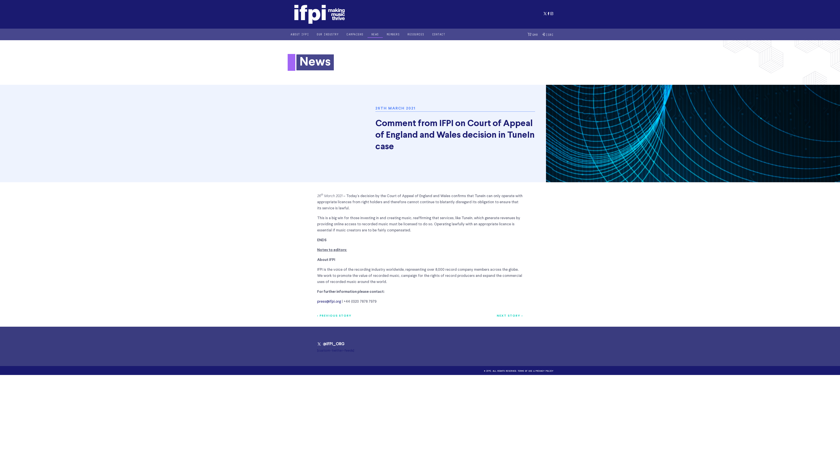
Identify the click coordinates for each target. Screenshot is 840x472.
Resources (416, 34)
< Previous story (334, 315)
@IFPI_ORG (334, 344)
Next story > (510, 315)
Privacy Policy (544, 370)
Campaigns (355, 34)
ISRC (549, 34)
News (375, 34)
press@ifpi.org (329, 302)
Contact (438, 34)
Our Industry (328, 34)
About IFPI (299, 34)
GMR (535, 34)
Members (393, 34)
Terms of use (525, 370)
